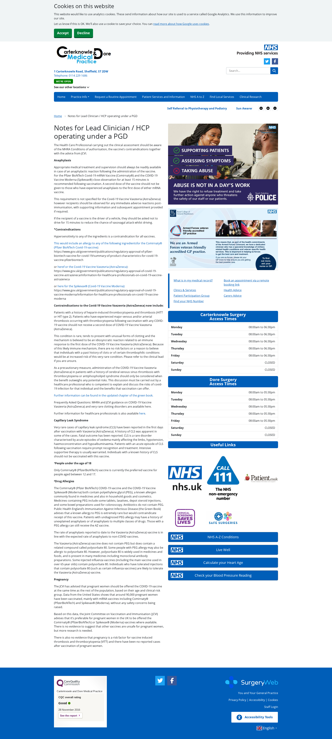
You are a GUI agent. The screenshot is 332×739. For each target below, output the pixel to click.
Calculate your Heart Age (223, 562)
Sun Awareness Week (236, 108)
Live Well (223, 549)
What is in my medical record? (193, 280)
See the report (68, 715)
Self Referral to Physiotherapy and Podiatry (183, 108)
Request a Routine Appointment (116, 97)
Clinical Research (251, 97)
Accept (63, 33)
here (142, 413)
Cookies (273, 700)
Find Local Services (222, 97)
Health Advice (233, 290)
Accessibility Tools (258, 717)
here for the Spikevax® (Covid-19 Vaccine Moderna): (91, 286)
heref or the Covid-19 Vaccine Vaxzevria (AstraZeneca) (92, 267)
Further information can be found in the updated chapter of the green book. (103, 395)
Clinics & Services (185, 290)
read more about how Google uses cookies (181, 24)
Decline (83, 33)
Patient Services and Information (163, 97)
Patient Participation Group (192, 296)
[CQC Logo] (68, 686)
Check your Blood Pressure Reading (223, 575)
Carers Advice (233, 296)
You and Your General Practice (258, 693)
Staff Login (271, 707)
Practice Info (79, 97)
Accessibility (257, 700)
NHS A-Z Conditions (223, 537)
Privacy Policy (237, 700)
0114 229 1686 (78, 75)
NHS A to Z (197, 97)
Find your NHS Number (189, 301)
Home (61, 97)
